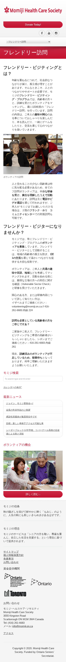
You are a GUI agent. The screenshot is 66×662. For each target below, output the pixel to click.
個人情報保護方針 (13, 555)
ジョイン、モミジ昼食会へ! (19, 403)
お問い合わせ (11, 562)
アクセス (8, 633)
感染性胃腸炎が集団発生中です (21, 416)
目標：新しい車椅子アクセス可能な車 (24, 423)
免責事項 (8, 558)
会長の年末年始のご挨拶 (18, 410)
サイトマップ (11, 551)
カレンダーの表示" (12, 387)
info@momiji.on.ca (22, 626)
